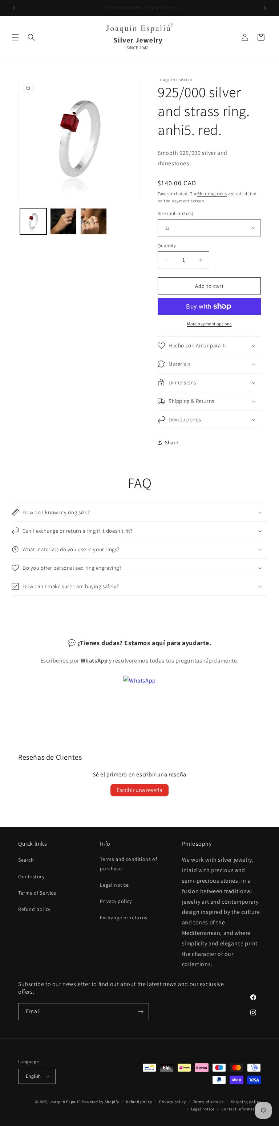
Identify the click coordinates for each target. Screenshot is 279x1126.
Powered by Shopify (100, 1101)
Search (26, 860)
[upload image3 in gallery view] (93, 221)
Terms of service (208, 1101)
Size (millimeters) (175, 213)
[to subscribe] (141, 1011)
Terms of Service (37, 893)
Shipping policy (246, 1101)
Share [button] (171, 442)
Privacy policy (116, 901)
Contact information (241, 1108)
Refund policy (34, 909)
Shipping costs (212, 193)
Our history (31, 876)
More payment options (209, 323)
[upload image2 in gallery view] (63, 221)
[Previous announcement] (14, 8)
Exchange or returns (123, 917)
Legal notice (114, 885)
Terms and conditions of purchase (128, 863)
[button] (15, 37)
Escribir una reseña (139, 790)
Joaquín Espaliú (65, 1101)
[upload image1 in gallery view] (33, 221)
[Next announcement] (265, 8)
